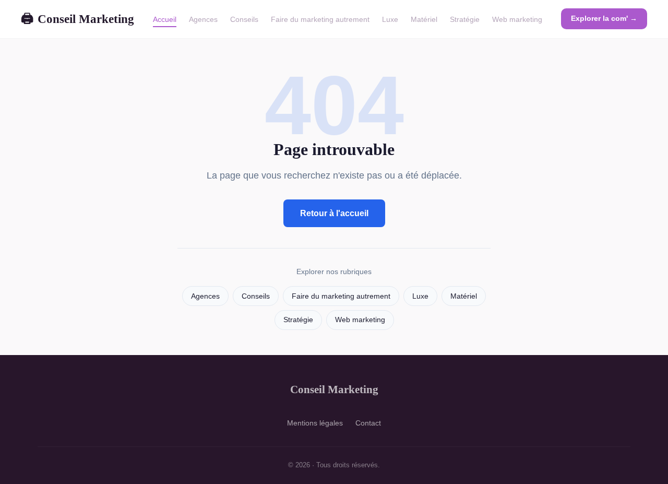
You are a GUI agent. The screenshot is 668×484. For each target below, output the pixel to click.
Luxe (390, 19)
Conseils (244, 19)
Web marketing (517, 19)
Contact (368, 423)
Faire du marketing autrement (320, 19)
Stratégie (465, 19)
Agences (203, 19)
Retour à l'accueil (334, 213)
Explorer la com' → (604, 18)
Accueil (164, 19)
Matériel (424, 19)
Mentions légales (315, 423)
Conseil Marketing (77, 19)
